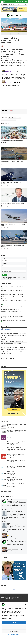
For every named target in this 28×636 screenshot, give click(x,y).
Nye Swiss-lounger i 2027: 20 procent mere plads (13, 314)
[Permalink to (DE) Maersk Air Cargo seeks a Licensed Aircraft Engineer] (3, 475)
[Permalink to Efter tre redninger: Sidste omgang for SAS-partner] (14, 201)
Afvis (14, 627)
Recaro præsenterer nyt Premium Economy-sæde (12, 508)
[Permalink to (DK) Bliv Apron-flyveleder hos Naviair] (3, 464)
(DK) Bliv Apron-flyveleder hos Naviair (16, 460)
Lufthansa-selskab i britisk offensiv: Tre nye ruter (13, 320)
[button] (25, 604)
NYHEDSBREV (17, 4)
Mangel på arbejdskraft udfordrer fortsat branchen (13, 333)
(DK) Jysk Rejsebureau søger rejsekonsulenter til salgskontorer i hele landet (16, 449)
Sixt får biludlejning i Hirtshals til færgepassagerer (13, 335)
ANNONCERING (11, 4)
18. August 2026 (16, 538)
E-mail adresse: (6, 268)
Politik (17, 46)
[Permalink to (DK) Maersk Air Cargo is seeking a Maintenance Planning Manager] (3, 481)
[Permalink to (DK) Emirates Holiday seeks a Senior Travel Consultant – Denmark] (3, 458)
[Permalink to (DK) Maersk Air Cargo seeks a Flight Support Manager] (3, 469)
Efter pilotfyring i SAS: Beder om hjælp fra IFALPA (13, 286)
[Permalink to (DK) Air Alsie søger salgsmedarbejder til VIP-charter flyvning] (3, 445)
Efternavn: (4, 263)
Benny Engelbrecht (16, 117)
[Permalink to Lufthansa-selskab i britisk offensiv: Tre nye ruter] (14, 243)
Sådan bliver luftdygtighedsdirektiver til (11, 311)
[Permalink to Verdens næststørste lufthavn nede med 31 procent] (14, 138)
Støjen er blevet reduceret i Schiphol (10, 309)
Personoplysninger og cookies (14, 634)
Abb (9, 117)
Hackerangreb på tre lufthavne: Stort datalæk (12, 294)
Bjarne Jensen (11, 534)
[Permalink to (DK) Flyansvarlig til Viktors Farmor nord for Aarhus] (3, 439)
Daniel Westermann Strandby (14, 511)
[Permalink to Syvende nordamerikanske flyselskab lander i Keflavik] (14, 222)
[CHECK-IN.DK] (14, 16)
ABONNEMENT (4, 4)
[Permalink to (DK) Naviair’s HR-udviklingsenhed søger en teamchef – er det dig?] (3, 434)
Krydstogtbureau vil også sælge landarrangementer (14, 349)
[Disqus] (14, 88)
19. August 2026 (20, 531)
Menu (6, 2)
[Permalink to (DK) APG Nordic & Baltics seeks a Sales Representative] (3, 428)
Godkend (14, 622)
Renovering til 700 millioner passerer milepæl (12, 341)
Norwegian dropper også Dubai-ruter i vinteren (12, 306)
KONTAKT (25, 4)
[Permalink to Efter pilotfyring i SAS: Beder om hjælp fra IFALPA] (14, 180)
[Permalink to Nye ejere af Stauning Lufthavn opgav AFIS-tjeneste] (14, 159)
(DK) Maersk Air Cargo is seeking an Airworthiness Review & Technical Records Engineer (15, 485)
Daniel (9, 523)
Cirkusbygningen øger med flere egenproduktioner (13, 347)
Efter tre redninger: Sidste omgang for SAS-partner (14, 303)
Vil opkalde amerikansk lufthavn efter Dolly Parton (13, 300)
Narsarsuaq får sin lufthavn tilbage (9, 531)
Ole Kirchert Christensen (9, 46)
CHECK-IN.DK (10, 499)
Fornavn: (4, 258)
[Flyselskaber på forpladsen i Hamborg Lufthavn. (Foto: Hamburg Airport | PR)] (14, 31)
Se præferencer (14, 631)
